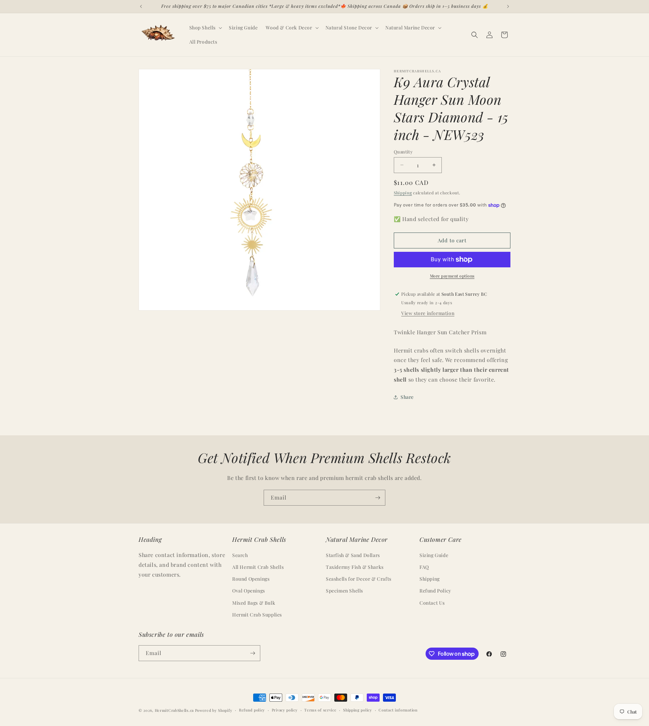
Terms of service (320, 709)
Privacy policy (285, 709)
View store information (427, 313)
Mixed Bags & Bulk (253, 603)
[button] (205, 28)
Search (240, 555)
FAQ (424, 567)
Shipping (403, 192)
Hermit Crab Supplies (257, 614)
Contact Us (432, 603)
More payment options (452, 276)
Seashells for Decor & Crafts (358, 579)
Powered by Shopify (214, 710)
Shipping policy (357, 709)
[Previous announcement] (141, 6)
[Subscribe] (377, 498)
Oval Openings (248, 590)
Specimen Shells (344, 590)
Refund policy (252, 709)
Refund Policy (435, 590)
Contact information (398, 709)
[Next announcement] (508, 6)
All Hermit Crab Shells (258, 567)
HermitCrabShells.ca (174, 710)
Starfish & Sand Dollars (353, 555)
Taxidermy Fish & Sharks (355, 567)
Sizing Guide (433, 555)
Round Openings (250, 579)
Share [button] (407, 397)
